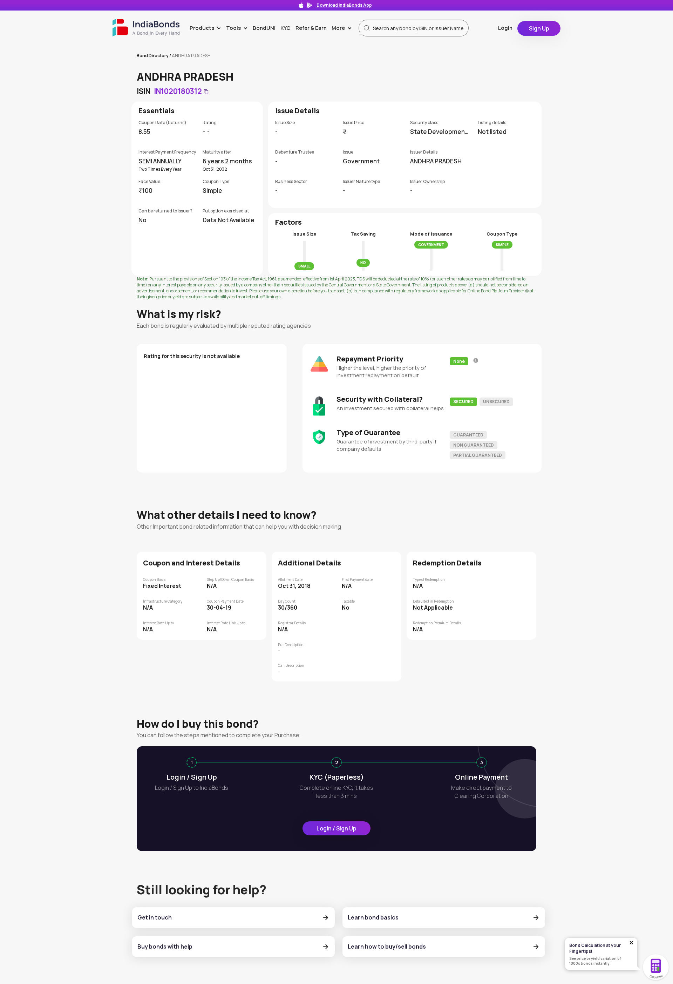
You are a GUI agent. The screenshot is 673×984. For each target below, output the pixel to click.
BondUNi (264, 28)
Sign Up (539, 28)
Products (207, 28)
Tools (238, 28)
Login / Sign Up (336, 828)
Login (505, 28)
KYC (285, 28)
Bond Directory (153, 56)
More (343, 28)
